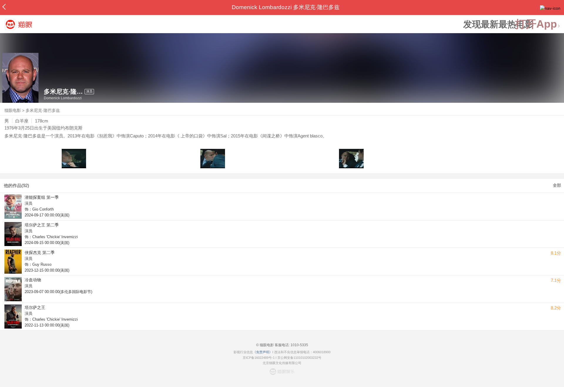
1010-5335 (299, 345)
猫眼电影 (12, 110)
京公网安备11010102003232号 (299, 357)
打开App (536, 24)
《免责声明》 (262, 352)
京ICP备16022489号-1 (259, 357)
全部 (557, 185)
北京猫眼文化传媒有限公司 (282, 363)
